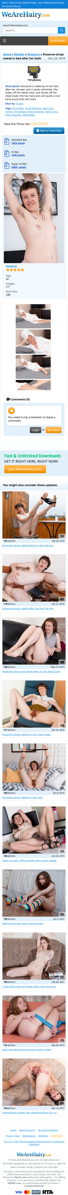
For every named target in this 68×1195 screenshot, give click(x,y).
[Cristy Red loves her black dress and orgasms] (34, 956)
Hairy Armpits (35, 111)
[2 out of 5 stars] (35, 124)
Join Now (53, 430)
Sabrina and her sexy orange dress (23, 923)
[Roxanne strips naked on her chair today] (34, 704)
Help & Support (27, 1130)
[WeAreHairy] (34, 1154)
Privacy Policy (13, 1135)
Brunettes (18, 108)
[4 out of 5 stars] (43, 124)
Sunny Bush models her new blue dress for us (29, 1112)
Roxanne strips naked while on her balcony (28, 545)
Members (43, 1135)
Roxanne (33, 54)
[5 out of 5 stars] (46, 124)
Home (7, 54)
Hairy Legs (51, 111)
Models (19, 54)
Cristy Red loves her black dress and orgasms (29, 986)
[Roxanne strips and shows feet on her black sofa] (34, 641)
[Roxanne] (34, 218)
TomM (19, 103)
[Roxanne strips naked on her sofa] (34, 767)
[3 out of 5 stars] (39, 124)
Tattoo (9, 111)
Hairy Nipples (13, 115)
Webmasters (29, 1135)
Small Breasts (33, 108)
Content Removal (34, 1185)
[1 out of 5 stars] (32, 124)
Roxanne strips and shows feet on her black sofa (31, 671)
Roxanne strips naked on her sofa (22, 797)
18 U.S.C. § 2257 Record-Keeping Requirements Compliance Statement (34, 1143)
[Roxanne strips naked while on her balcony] (34, 515)
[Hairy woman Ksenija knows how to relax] (34, 1019)
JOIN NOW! (58, 41)
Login (35, 430)
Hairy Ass (47, 108)
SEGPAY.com (14, 1183)
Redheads (28, 115)
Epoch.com (21, 1177)
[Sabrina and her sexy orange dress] (34, 893)
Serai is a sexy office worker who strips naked (29, 860)
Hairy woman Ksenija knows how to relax (26, 1049)
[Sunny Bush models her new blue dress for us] (34, 1082)
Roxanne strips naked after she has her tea (27, 608)
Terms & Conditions (48, 1130)
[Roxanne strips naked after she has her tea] (34, 578)
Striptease (20, 111)
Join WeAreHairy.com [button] (25, 469)
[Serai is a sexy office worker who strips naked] (34, 830)
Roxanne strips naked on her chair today (26, 734)
